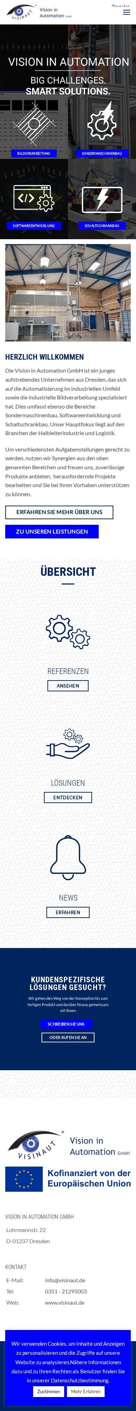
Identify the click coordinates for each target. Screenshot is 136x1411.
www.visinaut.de (64, 1302)
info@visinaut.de (65, 1280)
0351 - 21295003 (66, 1291)
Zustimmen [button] (48, 1391)
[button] (126, 12)
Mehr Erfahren (85, 1391)
